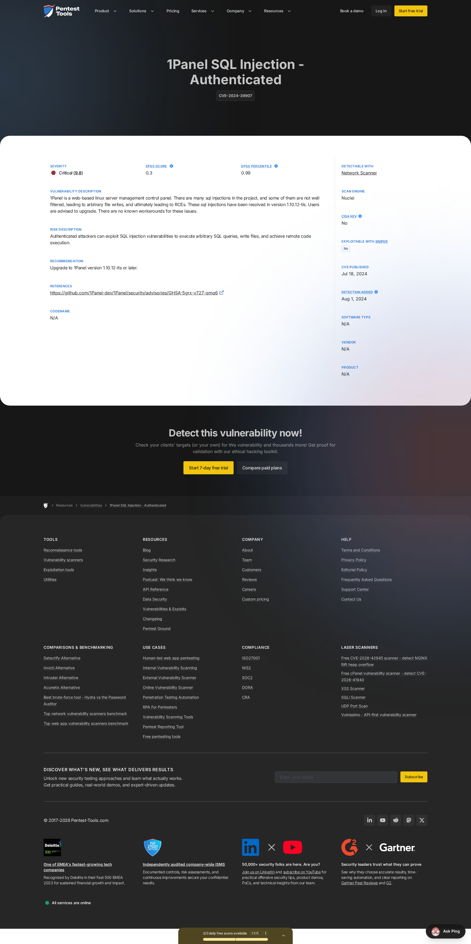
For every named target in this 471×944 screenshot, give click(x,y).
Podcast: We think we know (167, 579)
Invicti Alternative (59, 667)
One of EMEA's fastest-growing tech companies (78, 867)
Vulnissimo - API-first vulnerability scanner (378, 714)
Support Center (355, 589)
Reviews (249, 579)
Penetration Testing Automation (171, 697)
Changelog (152, 618)
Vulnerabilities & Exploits (164, 609)
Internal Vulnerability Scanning (170, 667)
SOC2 (247, 677)
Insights (150, 569)
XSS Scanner (353, 688)
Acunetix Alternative (62, 687)
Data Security (155, 599)
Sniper (381, 241)
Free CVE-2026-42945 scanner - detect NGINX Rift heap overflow (384, 661)
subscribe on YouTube (302, 872)
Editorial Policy (354, 569)
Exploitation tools (59, 569)
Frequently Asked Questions (366, 579)
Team (247, 559)
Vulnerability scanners (63, 559)
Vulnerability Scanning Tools (168, 716)
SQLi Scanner (353, 697)
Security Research (159, 559)
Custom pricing (255, 599)
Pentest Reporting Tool (163, 726)
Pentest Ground (157, 628)
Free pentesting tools (161, 736)
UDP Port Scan (354, 706)
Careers (249, 589)
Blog (147, 550)
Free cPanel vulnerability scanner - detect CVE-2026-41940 (383, 676)
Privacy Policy (353, 559)
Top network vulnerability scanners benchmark (85, 713)
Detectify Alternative (62, 658)
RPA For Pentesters (160, 707)
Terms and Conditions (360, 550)
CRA (246, 697)
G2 (388, 882)
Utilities (50, 579)
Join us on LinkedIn (258, 872)
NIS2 (246, 667)
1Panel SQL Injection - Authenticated (138, 505)
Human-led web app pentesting (171, 658)
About (247, 550)
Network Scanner (359, 173)
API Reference (155, 589)
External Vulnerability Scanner (169, 677)
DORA (247, 687)
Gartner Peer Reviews (359, 882)
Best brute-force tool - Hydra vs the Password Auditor (85, 700)
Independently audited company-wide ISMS (184, 864)
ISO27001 (251, 658)
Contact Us (351, 599)
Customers (251, 569)
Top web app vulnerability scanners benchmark (86, 723)
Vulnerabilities (91, 505)
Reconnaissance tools (63, 550)
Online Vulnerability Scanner (168, 687)
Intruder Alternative (61, 677)
